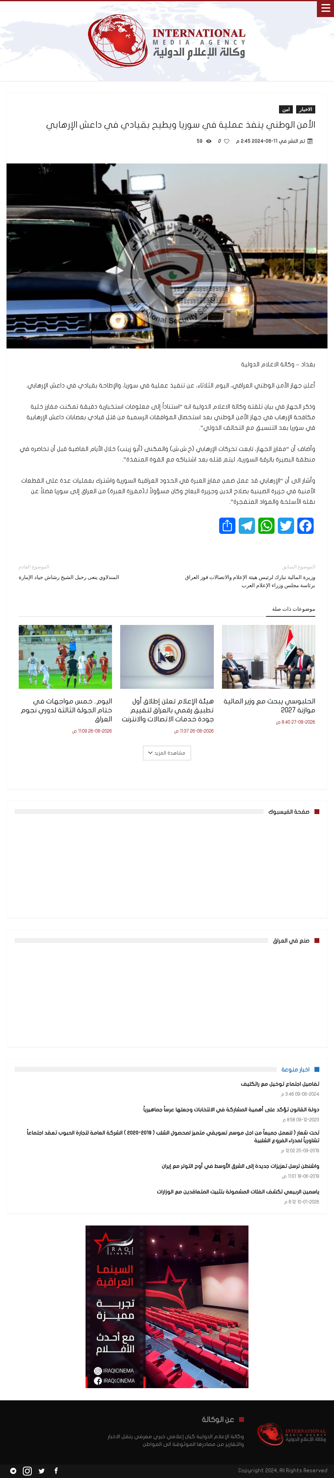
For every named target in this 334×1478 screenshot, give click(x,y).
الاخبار (305, 109)
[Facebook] (55, 1471)
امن (286, 109)
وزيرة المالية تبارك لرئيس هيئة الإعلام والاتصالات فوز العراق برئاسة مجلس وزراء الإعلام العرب (250, 576)
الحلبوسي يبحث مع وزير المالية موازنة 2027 (269, 706)
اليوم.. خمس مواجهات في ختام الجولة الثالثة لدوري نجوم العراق (66, 710)
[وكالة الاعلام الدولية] (167, 9)
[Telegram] (13, 1471)
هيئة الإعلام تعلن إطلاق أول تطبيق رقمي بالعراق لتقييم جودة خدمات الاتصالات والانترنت (167, 710)
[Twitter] (41, 1471)
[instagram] (27, 1471)
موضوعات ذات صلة (293, 608)
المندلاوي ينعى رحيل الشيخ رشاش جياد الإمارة (69, 572)
